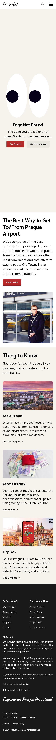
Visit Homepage (38, 144)
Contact (6, 723)
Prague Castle (36, 622)
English (6, 717)
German (14, 717)
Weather (6, 617)
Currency (7, 627)
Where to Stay (9, 607)
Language (7, 622)
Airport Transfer (10, 612)
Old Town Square (37, 627)
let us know (27, 677)
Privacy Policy (18, 723)
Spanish (32, 717)
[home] (10, 4)
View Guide (12, 282)
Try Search (15, 144)
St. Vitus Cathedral (38, 617)
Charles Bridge (36, 612)
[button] (50, 4)
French (23, 717)
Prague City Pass (37, 607)
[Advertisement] (28, 41)
